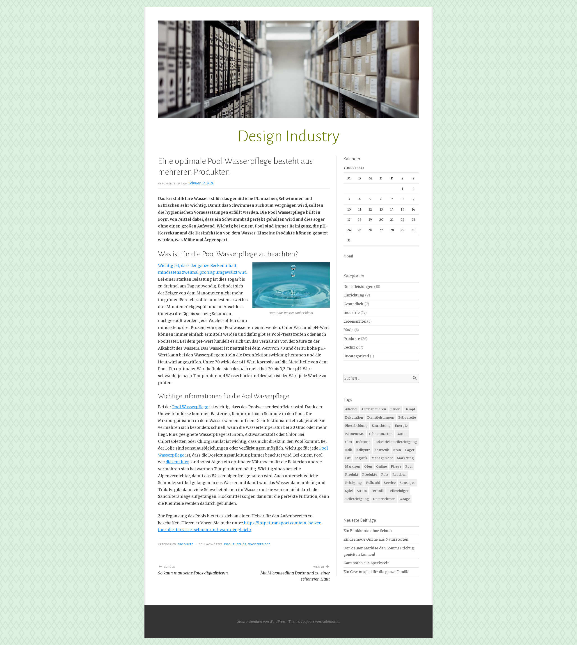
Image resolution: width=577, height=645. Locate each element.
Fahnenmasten (380, 434)
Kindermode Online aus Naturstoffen (375, 539)
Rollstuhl (373, 483)
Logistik (361, 458)
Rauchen (399, 475)
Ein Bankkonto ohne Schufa (367, 531)
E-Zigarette (407, 417)
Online (381, 466)
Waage (404, 499)
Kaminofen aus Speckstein (366, 563)
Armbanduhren (373, 409)
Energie (401, 426)
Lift (347, 458)
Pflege (396, 466)
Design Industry (288, 136)
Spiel (349, 491)
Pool (408, 466)
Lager (409, 450)
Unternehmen (384, 499)
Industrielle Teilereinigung (395, 442)
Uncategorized (356, 356)
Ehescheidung (356, 426)
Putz (384, 475)
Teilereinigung (357, 499)
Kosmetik (381, 450)
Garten (402, 434)
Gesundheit (353, 304)
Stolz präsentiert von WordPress (261, 621)
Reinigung (353, 483)
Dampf (409, 409)
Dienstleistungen (358, 287)
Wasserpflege (259, 544)
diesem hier (177, 461)
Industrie (351, 312)
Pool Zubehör (235, 544)
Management (382, 458)
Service (390, 483)
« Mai (348, 256)
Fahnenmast (355, 434)
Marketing (405, 458)
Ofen (368, 466)
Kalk (348, 450)
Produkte (185, 544)
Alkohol (351, 409)
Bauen (395, 409)
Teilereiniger (398, 491)
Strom (362, 491)
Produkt (351, 475)
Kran (397, 450)
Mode (348, 330)
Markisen (352, 466)
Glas (348, 442)
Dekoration (354, 417)
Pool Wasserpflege (190, 406)
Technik (350, 347)
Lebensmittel (354, 321)
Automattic (330, 621)
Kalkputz (363, 450)
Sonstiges (407, 483)
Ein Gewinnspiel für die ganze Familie (376, 572)
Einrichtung (353, 295)
